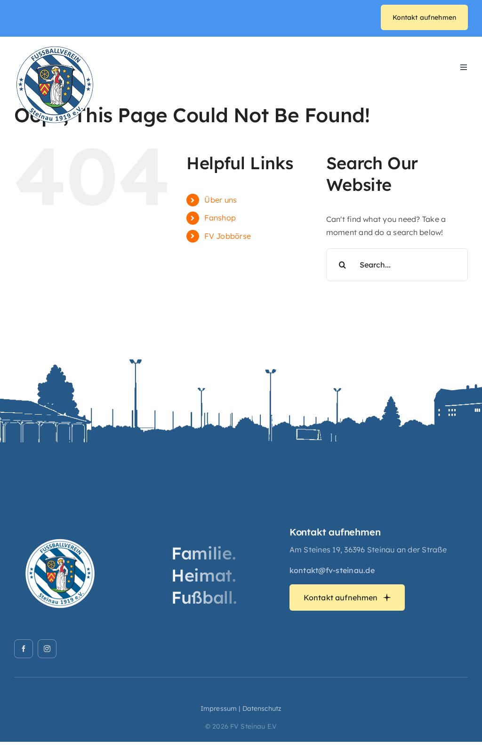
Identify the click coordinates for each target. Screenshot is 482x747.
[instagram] (47, 648)
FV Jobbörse (227, 236)
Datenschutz (262, 708)
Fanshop (220, 217)
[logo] (55, 48)
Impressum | (221, 708)
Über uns (220, 199)
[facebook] (23, 648)
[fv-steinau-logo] (61, 530)
